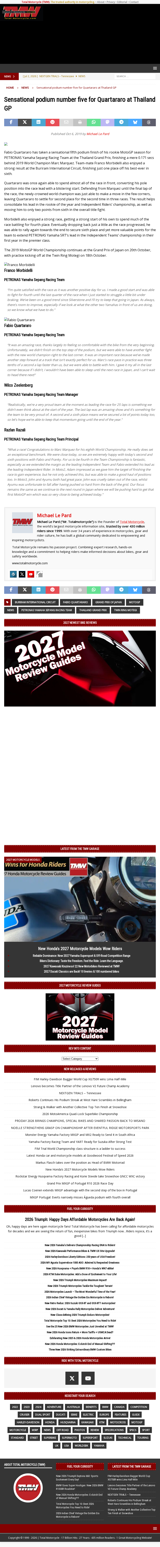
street (34, 1437)
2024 (38, 1407)
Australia (73, 1407)
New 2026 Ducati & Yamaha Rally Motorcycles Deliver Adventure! (80, 1309)
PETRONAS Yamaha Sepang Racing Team (46, 610)
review (95, 1430)
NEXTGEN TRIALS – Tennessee (80, 1093)
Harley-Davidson (28, 1422)
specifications (114, 1430)
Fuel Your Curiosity (80, 1208)
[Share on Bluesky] (135, 122)
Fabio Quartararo (75, 602)
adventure (54, 1407)
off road (62, 1430)
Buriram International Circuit (35, 602)
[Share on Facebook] (11, 122)
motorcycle (18, 1430)
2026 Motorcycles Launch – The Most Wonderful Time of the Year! (80, 1291)
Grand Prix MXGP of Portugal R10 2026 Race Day (80, 1183)
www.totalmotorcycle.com (30, 563)
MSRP (35, 1430)
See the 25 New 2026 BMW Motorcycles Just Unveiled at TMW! (80, 1326)
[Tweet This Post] (25, 122)
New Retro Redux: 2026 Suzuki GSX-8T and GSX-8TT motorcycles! (80, 1303)
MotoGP (134, 602)
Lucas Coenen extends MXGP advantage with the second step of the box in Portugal (80, 1190)
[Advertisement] (101, 34)
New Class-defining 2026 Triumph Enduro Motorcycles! (80, 1314)
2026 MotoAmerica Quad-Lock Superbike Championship (80, 1114)
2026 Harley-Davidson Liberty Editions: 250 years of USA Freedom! (80, 1256)
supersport (90, 1437)
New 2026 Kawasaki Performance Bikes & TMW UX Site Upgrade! (80, 1250)
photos (80, 1430)
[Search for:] (135, 76)
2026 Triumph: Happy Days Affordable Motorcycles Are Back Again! (80, 1219)
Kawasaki (87, 1422)
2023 (27, 1407)
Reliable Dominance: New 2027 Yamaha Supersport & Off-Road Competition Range (81, 955)
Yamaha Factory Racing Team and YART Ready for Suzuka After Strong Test (80, 1142)
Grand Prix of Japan (108, 602)
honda (50, 1422)
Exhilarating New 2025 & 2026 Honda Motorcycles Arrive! (80, 1338)
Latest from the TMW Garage (80, 848)
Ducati (60, 1414)
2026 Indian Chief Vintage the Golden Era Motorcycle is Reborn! (80, 1297)
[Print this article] (80, 122)
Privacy (111, 2)
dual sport (42, 1414)
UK (56, 1445)
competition (138, 1407)
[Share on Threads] (149, 122)
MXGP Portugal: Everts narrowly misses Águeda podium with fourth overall (80, 1197)
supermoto (69, 1437)
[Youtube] (31, 574)
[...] (84, 1236)
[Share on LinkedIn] (38, 122)
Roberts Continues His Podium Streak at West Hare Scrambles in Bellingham (80, 1100)
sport (146, 1430)
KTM (101, 1422)
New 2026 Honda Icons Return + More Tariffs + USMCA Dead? (80, 1332)
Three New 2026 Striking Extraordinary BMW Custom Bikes (80, 1349)
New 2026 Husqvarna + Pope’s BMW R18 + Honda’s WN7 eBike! (80, 1268)
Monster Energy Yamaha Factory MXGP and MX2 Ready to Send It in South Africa (80, 1135)
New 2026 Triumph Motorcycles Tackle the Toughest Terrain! (80, 1285)
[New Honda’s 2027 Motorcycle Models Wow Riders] (80, 939)
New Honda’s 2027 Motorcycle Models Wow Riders (80, 948)
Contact (134, 2)
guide (136, 1414)
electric (88, 1414)
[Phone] (39, 574)
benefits (91, 1407)
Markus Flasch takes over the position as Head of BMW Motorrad (80, 1163)
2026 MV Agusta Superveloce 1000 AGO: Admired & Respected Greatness (80, 1262)
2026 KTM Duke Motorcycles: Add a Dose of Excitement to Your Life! (80, 1274)
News (10, 610)
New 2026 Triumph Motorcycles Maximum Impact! (80, 1280)
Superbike (50, 1437)
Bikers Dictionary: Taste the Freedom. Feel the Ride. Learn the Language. (82, 961)
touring (143, 1437)
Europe (104, 1414)
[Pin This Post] (52, 122)
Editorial (122, 2)
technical (124, 1437)
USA (66, 1445)
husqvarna (68, 1422)
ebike (74, 1414)
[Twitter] (22, 574)
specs (132, 1430)
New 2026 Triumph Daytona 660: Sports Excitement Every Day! (77, 1477)
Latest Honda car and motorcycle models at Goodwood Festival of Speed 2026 (80, 1155)
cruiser (24, 1414)
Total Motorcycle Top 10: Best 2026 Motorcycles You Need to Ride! (80, 1320)
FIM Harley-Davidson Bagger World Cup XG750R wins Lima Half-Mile (80, 1079)
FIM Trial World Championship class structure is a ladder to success (80, 1149)
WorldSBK (81, 1445)
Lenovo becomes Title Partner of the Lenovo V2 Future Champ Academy (80, 1086)
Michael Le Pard (97, 134)
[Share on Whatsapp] (94, 122)
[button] (154, 68)
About (100, 2)
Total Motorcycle (132, 522)
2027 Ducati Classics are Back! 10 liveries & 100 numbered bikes (81, 971)
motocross (118, 1422)
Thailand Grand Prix (93, 610)
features (120, 1414)
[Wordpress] (13, 574)
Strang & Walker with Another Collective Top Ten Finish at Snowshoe (80, 1107)
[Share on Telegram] (121, 122)
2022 (15, 1407)
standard (17, 1437)
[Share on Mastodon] (107, 122)
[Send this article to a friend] (66, 122)
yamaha (99, 1445)
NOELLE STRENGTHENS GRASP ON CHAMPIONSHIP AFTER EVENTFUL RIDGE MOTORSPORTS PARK (80, 1128)
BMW (105, 1407)
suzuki (108, 1437)
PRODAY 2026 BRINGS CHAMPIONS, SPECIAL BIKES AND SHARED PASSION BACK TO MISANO (80, 1121)
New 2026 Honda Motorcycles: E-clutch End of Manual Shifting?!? (80, 1343)
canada (119, 1407)
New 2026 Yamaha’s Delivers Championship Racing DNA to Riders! (80, 1245)
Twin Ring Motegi (125, 610)
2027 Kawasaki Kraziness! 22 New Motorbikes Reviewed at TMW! (82, 966)
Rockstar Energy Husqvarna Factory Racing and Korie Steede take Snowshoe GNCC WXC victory (80, 1176)
